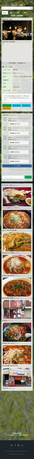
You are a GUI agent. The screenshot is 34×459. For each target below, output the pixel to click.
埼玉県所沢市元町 (26, 76)
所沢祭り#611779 (15, 133)
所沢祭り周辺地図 (9, 42)
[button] (7, 105)
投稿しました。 (13, 120)
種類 (11, 12)
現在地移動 (12, 63)
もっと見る (17, 166)
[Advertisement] (17, 410)
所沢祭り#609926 (15, 152)
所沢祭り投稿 (8, 19)
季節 (18, 12)
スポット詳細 (10, 435)
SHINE (22, 454)
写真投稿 (7, 108)
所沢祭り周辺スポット (11, 185)
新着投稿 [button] (27, 105)
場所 (25, 12)
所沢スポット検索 (17, 5)
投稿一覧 (25, 435)
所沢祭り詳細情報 (17, 16)
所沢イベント (17, 73)
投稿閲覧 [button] (17, 105)
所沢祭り (16, 70)
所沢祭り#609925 (15, 161)
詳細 (4, 12)
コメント (28, 177)
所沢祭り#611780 (15, 124)
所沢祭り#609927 (15, 142)
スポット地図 (18, 435)
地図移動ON (21, 63)
